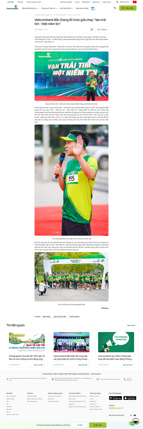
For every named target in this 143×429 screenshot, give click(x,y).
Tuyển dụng (106, 2)
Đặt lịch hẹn (72, 399)
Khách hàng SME (32, 396)
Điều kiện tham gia (53, 401)
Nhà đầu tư (86, 2)
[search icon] (115, 8)
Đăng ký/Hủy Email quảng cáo (77, 406)
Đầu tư (8, 412)
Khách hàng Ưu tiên (34, 2)
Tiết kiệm (9, 406)
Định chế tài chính (32, 401)
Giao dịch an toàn (82, 8)
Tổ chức (20, 2)
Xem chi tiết (38, 365)
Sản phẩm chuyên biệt (54, 396)
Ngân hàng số (10, 399)
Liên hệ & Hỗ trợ (65, 8)
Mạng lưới (95, 2)
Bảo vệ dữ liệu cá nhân (96, 409)
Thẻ (7, 401)
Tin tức (77, 2)
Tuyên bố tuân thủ (95, 406)
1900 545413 (124, 2)
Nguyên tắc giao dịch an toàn (77, 401)
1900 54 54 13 (116, 408)
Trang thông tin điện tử (43, 15)
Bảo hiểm (9, 409)
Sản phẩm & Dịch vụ (29, 8)
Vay (7, 404)
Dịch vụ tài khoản (11, 396)
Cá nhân (11, 2)
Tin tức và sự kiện (59, 15)
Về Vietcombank (66, 2)
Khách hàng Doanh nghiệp (34, 399)
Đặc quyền (51, 399)
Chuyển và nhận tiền (12, 414)
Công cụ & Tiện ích (48, 8)
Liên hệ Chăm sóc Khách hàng (77, 396)
